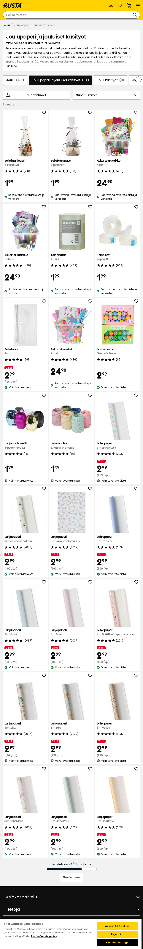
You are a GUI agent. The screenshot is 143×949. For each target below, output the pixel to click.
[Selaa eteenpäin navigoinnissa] (139, 79)
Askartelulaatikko (108, 163)
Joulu (6, 25)
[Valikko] (137, 5)
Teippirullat (58, 257)
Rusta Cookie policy (44, 936)
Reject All (117, 934)
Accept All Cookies (117, 926)
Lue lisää (11, 66)
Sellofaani (11, 351)
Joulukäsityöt (110, 80)
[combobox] (68, 15)
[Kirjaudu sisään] (111, 5)
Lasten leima (107, 351)
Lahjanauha (62, 445)
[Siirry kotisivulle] (12, 5)
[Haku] (135, 15)
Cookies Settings (117, 942)
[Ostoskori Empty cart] (128, 5)
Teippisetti (104, 257)
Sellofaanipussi (14, 163)
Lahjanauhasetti (15, 445)
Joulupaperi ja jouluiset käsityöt (60, 80)
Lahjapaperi (106, 445)
